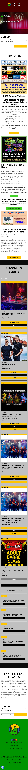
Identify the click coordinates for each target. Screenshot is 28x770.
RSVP (14, 325)
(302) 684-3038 (14, 745)
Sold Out (14, 579)
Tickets (14, 604)
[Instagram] (14, 740)
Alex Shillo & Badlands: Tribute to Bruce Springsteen (13, 615)
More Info (14, 328)
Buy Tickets (14, 372)
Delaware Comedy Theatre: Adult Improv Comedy (13, 642)
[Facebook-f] (12, 740)
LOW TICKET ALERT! (14, 322)
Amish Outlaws (8, 628)
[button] (26, 10)
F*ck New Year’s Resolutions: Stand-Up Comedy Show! (12, 656)
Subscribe (20, 46)
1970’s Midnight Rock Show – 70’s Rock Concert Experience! (13, 601)
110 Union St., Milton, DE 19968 (14, 742)
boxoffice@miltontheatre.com (14, 748)
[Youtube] (16, 740)
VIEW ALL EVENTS (14, 585)
